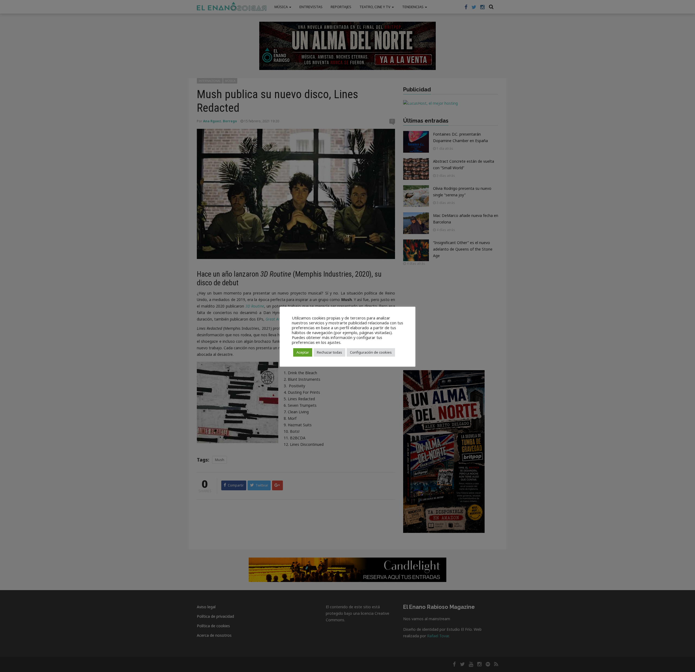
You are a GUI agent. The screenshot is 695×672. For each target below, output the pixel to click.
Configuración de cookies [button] (371, 352)
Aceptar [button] (302, 352)
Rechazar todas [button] (329, 352)
